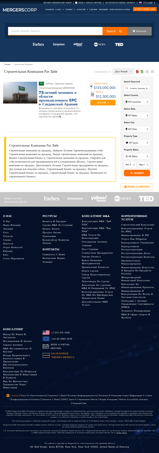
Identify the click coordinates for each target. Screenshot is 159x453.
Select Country (131, 95)
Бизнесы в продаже (54, 221)
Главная (49, 9)
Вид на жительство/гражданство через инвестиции (15, 384)
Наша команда (12, 225)
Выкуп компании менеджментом (92, 262)
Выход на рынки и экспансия (14, 336)
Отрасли (81, 9)
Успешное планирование (136, 310)
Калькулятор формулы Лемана (56, 241)
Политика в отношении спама (113, 395)
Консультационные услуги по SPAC (136, 230)
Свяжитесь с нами (54, 254)
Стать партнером (13, 258)
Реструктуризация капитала (138, 256)
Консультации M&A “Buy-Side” (96, 230)
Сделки (93, 9)
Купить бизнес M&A (145, 9)
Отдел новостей (13, 247)
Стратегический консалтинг (138, 224)
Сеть (6, 232)
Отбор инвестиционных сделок (96, 276)
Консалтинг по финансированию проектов (137, 286)
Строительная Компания (50, 87)
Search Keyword (132, 81)
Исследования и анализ (17, 341)
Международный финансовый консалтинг (135, 279)
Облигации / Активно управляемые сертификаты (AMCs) (137, 304)
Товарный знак (80, 403)
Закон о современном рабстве (83, 399)
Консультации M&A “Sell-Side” (97, 223)
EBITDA (99, 92)
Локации (103, 9)
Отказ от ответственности (33, 395)
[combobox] (123, 71)
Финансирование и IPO (135, 235)
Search (111, 31)
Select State (129, 108)
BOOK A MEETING (138, 187)
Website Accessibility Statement (133, 399)
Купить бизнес (51, 228)
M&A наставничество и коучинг (17, 350)
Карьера (8, 251)
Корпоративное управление (137, 242)
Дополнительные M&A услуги (95, 303)
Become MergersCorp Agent (58, 2)
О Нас (58, 9)
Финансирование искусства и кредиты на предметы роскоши (137, 270)
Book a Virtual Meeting (90, 2)
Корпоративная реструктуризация (132, 248)
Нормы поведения (108, 399)
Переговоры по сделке (96, 281)
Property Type (130, 136)
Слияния (87, 245)
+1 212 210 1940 (60, 332)
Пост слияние (90, 249)
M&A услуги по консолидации (91, 236)
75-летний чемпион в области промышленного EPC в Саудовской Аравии (58, 98)
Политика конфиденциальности (82, 395)
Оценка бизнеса (91, 256)
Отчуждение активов (94, 241)
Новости (8, 243)
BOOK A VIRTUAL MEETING (60, 346)
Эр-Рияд (49, 83)
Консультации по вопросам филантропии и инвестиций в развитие (20, 374)
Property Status (131, 149)
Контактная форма (120, 9)
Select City (129, 122)
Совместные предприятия (97, 252)
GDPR (64, 399)
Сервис (69, 9)
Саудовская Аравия (63, 83)
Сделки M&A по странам (58, 225)
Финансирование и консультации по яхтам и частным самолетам (137, 294)
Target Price (101, 83)
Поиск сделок (90, 270)
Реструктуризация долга (135, 253)
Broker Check (122, 433)
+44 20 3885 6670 (61, 338)
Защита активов (13, 344)
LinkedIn (15, 395)
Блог (6, 254)
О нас (6, 221)
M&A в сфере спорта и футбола (135, 316)
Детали (102, 102)
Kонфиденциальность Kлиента (25, 399)
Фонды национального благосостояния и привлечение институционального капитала (16, 361)
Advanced (141, 31)
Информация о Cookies (141, 395)
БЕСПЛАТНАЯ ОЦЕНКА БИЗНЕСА (120, 2)
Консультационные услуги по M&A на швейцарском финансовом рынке (97, 295)
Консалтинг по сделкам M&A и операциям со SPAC (99, 287)
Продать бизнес (52, 232)
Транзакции (49, 236)
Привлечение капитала (95, 267)
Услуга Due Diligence (134, 239)
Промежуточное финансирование (131, 262)
